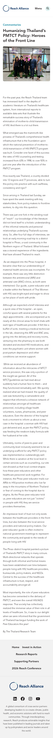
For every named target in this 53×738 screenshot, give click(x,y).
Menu (38, 8)
